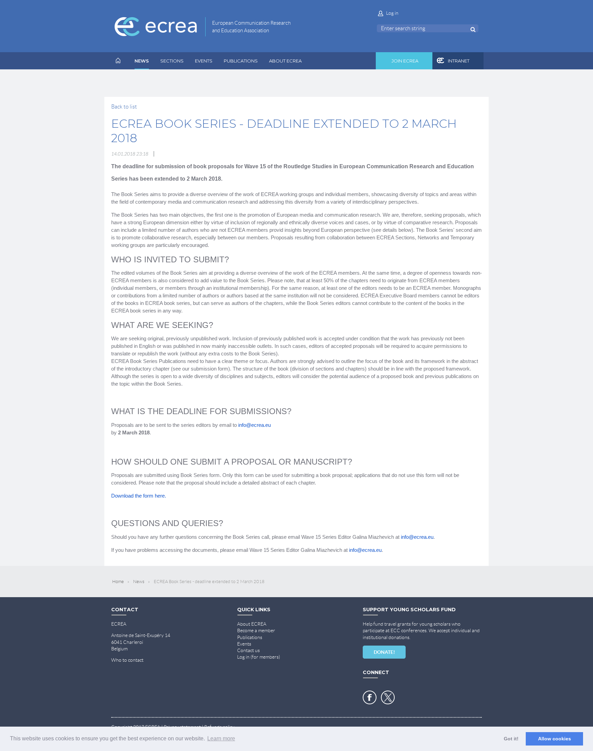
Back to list (124, 107)
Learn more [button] (221, 738)
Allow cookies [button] (554, 738)
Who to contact (127, 660)
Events (244, 644)
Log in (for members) (258, 657)
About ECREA (251, 624)
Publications (249, 637)
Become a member (256, 630)
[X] (388, 697)
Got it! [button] (511, 738)
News (138, 581)
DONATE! (384, 652)
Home (118, 581)
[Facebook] (369, 697)
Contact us (248, 650)
